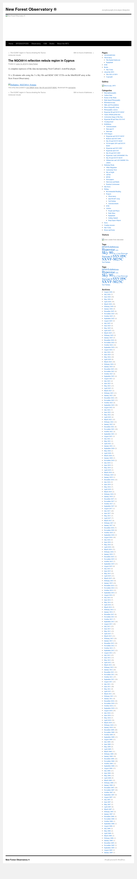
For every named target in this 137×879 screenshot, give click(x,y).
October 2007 (108, 792)
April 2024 (107, 359)
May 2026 (107, 299)
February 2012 (108, 667)
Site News (107, 187)
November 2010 (109, 703)
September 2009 (109, 737)
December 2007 (109, 787)
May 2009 (107, 746)
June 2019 (107, 465)
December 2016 (109, 528)
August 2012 (108, 653)
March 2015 (108, 578)
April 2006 (107, 833)
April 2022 (107, 417)
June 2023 (107, 383)
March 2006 (108, 835)
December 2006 (109, 816)
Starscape (109, 131)
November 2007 (109, 790)
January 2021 (108, 446)
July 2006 (107, 828)
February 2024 (108, 364)
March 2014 (108, 607)
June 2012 (107, 657)
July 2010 (107, 713)
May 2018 (107, 487)
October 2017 (108, 504)
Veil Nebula (112, 201)
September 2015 (109, 564)
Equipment (109, 62)
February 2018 (108, 494)
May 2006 (107, 831)
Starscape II (110, 129)
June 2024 (107, 354)
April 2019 (107, 470)
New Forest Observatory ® (31, 9)
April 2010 (107, 720)
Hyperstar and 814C (112, 150)
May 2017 (107, 516)
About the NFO (63, 43)
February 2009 (108, 754)
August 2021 (108, 436)
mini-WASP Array (32, 87)
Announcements (111, 126)
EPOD (108, 177)
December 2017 (109, 499)
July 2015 (107, 568)
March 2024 (108, 362)
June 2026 (107, 297)
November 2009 (109, 732)
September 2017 (109, 506)
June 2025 (107, 325)
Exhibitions (107, 124)
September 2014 (109, 593)
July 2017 (107, 511)
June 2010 (107, 715)
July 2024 (107, 352)
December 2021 (109, 427)
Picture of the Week (110, 97)
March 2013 (108, 636)
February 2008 (108, 783)
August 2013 (108, 624)
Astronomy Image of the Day (113, 117)
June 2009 (107, 744)
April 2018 (107, 489)
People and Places (114, 211)
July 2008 (107, 771)
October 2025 (108, 316)
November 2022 (109, 400)
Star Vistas (109, 69)
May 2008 (107, 775)
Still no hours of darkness (84, 52)
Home (11, 43)
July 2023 (107, 381)
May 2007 (107, 804)
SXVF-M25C (112, 258)
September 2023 (109, 376)
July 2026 (107, 294)
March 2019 (108, 472)
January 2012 (108, 670)
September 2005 (109, 848)
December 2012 (109, 643)
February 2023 (108, 393)
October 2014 (108, 590)
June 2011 (107, 686)
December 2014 (109, 585)
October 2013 (108, 619)
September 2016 (109, 535)
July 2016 (107, 540)
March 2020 (108, 455)
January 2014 (108, 612)
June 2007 (107, 802)
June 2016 (107, 542)
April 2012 (107, 662)
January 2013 (108, 641)
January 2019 (108, 477)
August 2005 (108, 850)
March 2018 (108, 491)
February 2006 (108, 838)
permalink (71, 87)
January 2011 (108, 698)
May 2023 (107, 386)
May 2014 (107, 602)
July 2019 (107, 463)
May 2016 (107, 544)
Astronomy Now (111, 170)
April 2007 (107, 807)
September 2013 (109, 621)
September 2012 (109, 650)
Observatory (36, 43)
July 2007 (107, 799)
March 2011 (108, 694)
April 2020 (107, 453)
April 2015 (107, 576)
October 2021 (108, 431)
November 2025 (109, 313)
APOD (108, 174)
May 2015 (107, 573)
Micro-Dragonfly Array (111, 107)
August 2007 (108, 797)
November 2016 (109, 530)
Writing (106, 189)
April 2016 (107, 547)
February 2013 (108, 638)
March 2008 (108, 780)
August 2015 (108, 566)
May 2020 (107, 451)
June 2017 (107, 513)
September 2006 (109, 823)
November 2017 (109, 501)
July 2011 (107, 684)
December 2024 (109, 340)
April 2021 (107, 443)
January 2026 (108, 309)
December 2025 (109, 311)
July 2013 (107, 626)
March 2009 (108, 751)
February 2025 (108, 335)
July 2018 (107, 482)
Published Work (109, 165)
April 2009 (107, 749)
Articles (108, 208)
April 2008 (107, 778)
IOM (45, 43)
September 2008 (109, 766)
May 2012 (107, 660)
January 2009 (108, 756)
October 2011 (108, 677)
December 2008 (109, 759)
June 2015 (107, 571)
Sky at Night (110, 172)
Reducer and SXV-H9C (113, 138)
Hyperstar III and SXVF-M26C (114, 112)
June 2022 (107, 412)
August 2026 (108, 292)
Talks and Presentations (111, 105)
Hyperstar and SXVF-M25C (115, 136)
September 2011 (109, 679)
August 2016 (108, 537)
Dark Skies (111, 213)
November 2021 (109, 429)
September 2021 (109, 434)
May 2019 (107, 467)
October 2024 (108, 345)
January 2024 (108, 366)
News (106, 223)
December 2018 (109, 479)
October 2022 (108, 402)
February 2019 (108, 475)
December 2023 (109, 369)
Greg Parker (33, 64)
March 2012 (108, 665)
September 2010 (109, 708)
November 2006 (109, 819)
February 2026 (108, 306)
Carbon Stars (108, 95)
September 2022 (109, 405)
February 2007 (108, 811)
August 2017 (108, 508)
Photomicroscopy (109, 102)
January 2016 (108, 554)
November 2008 (109, 761)
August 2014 (108, 595)
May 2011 (107, 689)
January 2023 (108, 395)
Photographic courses (111, 110)
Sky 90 (107, 252)
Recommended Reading (113, 191)
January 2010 (108, 727)
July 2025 (107, 323)
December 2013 (109, 614)
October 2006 (108, 821)
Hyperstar (108, 249)
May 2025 (107, 328)
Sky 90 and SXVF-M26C (48, 87)
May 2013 (107, 631)
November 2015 (109, 559)
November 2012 (109, 645)
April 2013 (107, 633)
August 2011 (108, 682)
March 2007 (108, 809)
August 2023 (108, 378)
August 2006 (108, 826)
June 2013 (107, 629)
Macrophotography (110, 93)
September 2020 (109, 448)
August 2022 (108, 407)
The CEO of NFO (112, 74)
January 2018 (108, 496)
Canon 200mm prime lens (112, 114)
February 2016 (108, 552)
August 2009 (108, 739)
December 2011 (109, 672)
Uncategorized (108, 122)
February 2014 (108, 609)
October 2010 (108, 706)
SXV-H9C (120, 256)
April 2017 (107, 518)
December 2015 (109, 556)
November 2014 (109, 588)
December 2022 (109, 398)
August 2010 (108, 710)
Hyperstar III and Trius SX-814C (114, 119)
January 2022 (108, 424)
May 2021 (107, 441)
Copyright (109, 77)
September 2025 (109, 318)
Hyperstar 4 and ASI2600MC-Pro (117, 155)
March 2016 (108, 549)
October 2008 (108, 763)
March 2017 (108, 520)
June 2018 (107, 484)
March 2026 (108, 304)
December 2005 (109, 843)
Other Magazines (111, 167)
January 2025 (108, 338)
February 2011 (108, 696)
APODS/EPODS (22, 43)
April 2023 (107, 388)
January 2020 (108, 458)
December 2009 (109, 730)
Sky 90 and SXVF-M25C (114, 158)
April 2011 (107, 691)
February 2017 (108, 523)
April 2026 (107, 301)
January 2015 (108, 583)
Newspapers (110, 179)
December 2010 (109, 701)
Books (52, 43)
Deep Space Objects (114, 220)
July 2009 (107, 742)
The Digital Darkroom (113, 60)
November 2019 (109, 460)
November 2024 (109, 342)
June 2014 (107, 600)
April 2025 (107, 330)
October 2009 (108, 734)
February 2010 (108, 725)
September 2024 (109, 347)
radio (116, 250)
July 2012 (107, 655)
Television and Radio (112, 182)
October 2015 (108, 561)
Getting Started (113, 218)
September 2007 (109, 795)
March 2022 (108, 419)
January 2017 (108, 525)
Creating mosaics (109, 225)
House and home (109, 230)
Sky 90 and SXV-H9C (113, 153)
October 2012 (108, 648)
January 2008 (108, 785)
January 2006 (108, 840)
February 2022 (108, 422)
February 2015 (108, 580)
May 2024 (107, 357)
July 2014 (107, 597)
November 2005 (109, 845)
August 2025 (108, 321)
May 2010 (107, 718)
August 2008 (108, 768)
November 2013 (109, 617)
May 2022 (107, 415)
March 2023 (108, 390)
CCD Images (108, 134)
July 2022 (107, 410)
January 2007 (108, 814)
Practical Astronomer (112, 184)
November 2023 (109, 371)
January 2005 (108, 852)
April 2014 (107, 605)
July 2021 (107, 439)
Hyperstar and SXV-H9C (114, 148)
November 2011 (109, 674)
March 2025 (108, 333)
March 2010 (108, 722)
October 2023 (108, 374)
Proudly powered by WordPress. (115, 860)
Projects (108, 194)
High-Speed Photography (112, 100)
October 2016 (108, 532)
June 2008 (107, 773)
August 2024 (108, 350)
